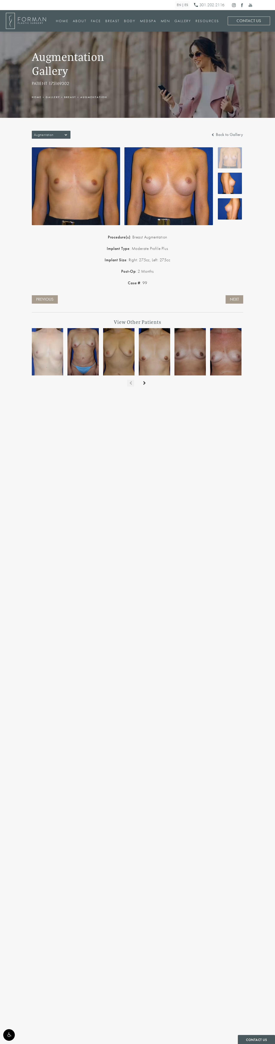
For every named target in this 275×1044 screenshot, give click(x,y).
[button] (9, 1035)
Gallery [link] (182, 20)
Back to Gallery (229, 135)
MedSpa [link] (148, 20)
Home (36, 97)
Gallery (53, 97)
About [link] (80, 20)
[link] (210, 5)
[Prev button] (130, 383)
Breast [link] (112, 20)
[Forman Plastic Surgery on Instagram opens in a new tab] (233, 5)
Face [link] (96, 20)
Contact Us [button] (256, 1040)
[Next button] (144, 383)
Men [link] (165, 20)
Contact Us (249, 20)
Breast (70, 97)
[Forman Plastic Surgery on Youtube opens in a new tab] (250, 5)
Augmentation (93, 97)
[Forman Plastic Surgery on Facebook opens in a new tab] (242, 5)
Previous (44, 299)
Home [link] (62, 20)
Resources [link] (207, 20)
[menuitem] (233, 5)
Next (234, 299)
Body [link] (129, 20)
